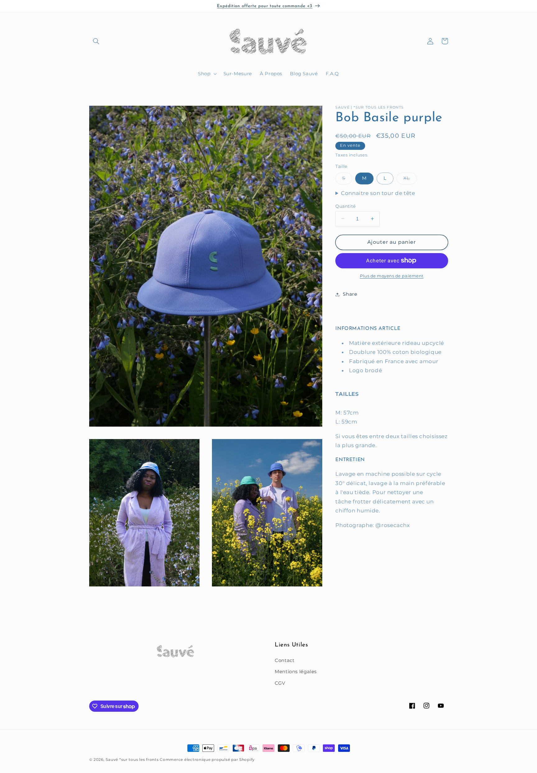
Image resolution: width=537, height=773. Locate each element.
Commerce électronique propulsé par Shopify (207, 759)
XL (410, 179)
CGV (280, 683)
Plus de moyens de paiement (392, 276)
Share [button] (350, 294)
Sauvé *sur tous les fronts (132, 759)
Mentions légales (296, 671)
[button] (96, 41)
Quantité (345, 205)
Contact (284, 660)
